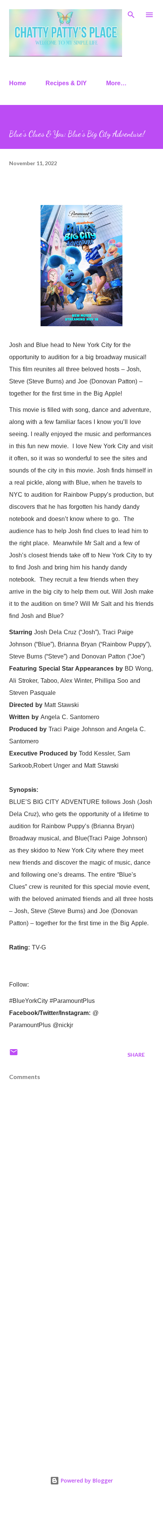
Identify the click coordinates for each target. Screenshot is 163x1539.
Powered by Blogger (86, 1480)
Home (17, 83)
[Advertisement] (81, 1362)
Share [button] (136, 1054)
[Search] (131, 13)
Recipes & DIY (66, 83)
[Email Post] (13, 1054)
